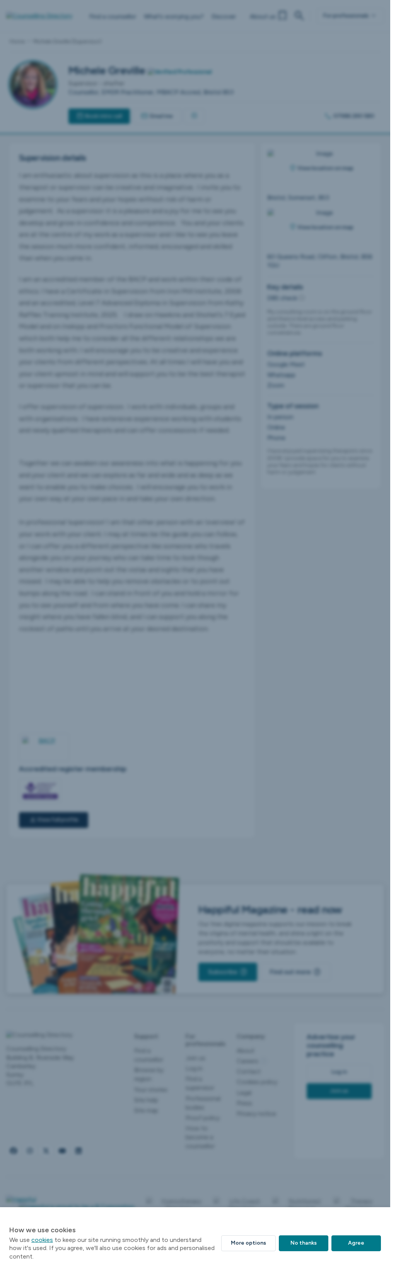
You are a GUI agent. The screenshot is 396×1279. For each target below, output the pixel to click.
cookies (42, 1239)
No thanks (303, 1243)
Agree (356, 1243)
